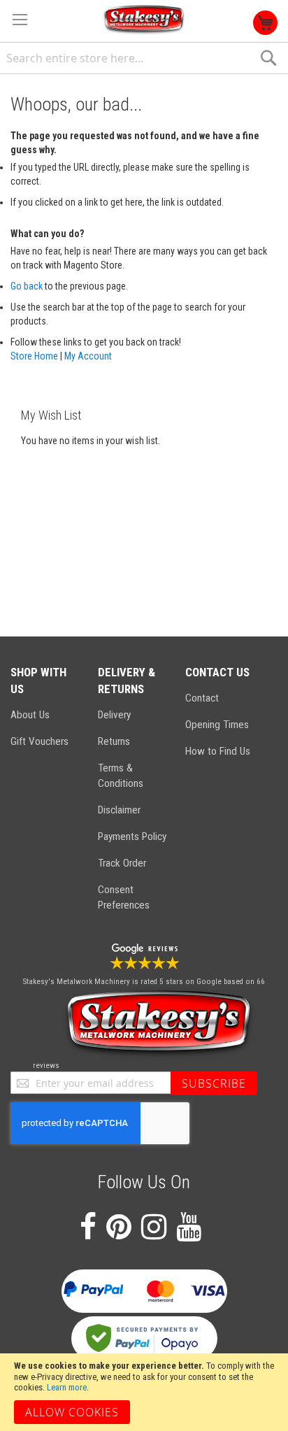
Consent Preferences (124, 897)
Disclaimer (119, 810)
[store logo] (144, 20)
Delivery (114, 715)
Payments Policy (132, 836)
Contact (202, 698)
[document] (144, 1392)
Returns (114, 741)
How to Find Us (217, 751)
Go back (26, 286)
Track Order (122, 863)
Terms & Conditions (120, 776)
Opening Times (217, 724)
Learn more (67, 1387)
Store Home (34, 356)
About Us (30, 715)
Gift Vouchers (39, 741)
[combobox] (144, 58)
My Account (88, 356)
